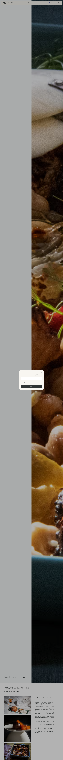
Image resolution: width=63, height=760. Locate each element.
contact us (22, 383)
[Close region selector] (41, 372)
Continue (31, 386)
